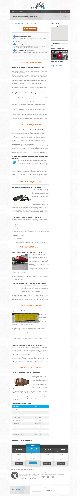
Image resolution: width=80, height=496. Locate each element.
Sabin (67, 16)
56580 (52, 45)
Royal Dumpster (16, 489)
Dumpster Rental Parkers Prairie (57, 65)
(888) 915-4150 (64, 12)
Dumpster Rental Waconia (55, 66)
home (64, 16)
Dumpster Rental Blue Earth (56, 63)
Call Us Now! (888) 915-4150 (30, 28)
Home (13, 11)
